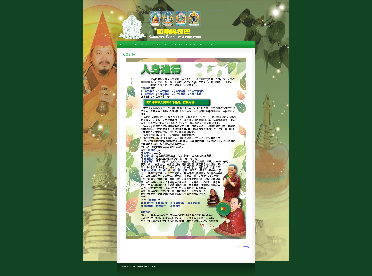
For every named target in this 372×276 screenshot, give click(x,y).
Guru (129, 45)
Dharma (203, 45)
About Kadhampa (147, 45)
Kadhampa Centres (164, 45)
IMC (136, 45)
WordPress (131, 266)
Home (122, 45)
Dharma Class (215, 45)
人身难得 (128, 54)
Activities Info (191, 45)
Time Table (179, 45)
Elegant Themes (150, 266)
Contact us (227, 45)
